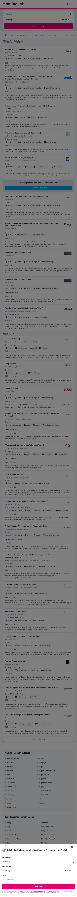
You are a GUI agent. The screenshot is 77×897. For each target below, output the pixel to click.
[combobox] (36, 862)
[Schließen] (72, 847)
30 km (69, 871)
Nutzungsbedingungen (39, 891)
